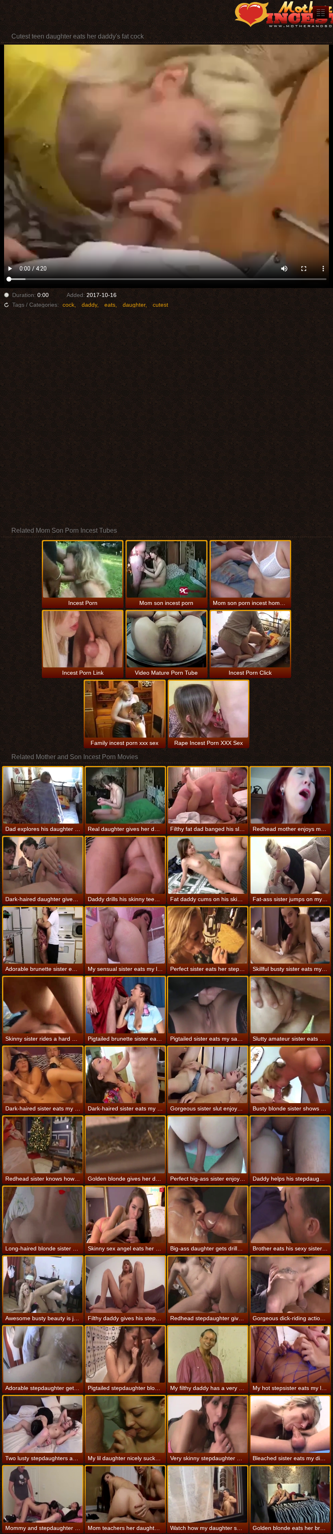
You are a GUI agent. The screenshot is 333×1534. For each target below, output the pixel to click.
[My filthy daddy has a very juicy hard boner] (207, 1354)
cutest (160, 304)
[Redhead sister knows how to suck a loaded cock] (42, 1145)
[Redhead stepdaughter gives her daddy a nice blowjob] (207, 1284)
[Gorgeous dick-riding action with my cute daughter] (290, 1284)
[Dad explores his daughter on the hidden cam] (42, 795)
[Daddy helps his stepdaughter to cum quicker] (290, 1145)
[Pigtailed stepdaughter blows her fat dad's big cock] (125, 1354)
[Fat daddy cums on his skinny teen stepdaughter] (207, 865)
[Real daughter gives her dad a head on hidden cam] (125, 795)
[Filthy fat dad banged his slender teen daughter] (207, 795)
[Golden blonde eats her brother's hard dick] (290, 1494)
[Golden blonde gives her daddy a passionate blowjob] (125, 1145)
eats (109, 304)
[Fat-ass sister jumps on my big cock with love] (290, 865)
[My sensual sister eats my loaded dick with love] (125, 935)
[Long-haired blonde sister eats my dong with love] (42, 1215)
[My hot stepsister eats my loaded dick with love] (290, 1354)
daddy (89, 304)
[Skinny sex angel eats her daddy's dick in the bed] (125, 1215)
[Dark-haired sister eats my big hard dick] (42, 1075)
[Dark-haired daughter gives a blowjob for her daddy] (42, 865)
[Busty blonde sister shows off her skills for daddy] (290, 1075)
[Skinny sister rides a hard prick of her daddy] (42, 1005)
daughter (134, 304)
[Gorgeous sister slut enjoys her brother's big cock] (207, 1075)
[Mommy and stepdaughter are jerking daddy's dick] (42, 1494)
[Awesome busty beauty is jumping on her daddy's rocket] (42, 1284)
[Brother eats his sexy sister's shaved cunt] (290, 1215)
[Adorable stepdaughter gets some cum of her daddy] (42, 1354)
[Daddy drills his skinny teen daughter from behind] (125, 865)
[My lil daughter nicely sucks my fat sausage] (125, 1424)
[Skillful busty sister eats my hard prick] (290, 935)
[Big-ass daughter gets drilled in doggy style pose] (207, 1215)
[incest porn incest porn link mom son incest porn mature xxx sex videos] (321, 12)
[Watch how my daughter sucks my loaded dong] (207, 1494)
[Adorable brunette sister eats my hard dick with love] (42, 935)
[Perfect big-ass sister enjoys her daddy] (207, 1145)
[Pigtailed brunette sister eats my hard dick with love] (125, 1005)
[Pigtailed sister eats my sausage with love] (207, 1005)
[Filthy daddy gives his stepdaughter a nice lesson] (125, 1284)
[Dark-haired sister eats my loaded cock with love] (125, 1075)
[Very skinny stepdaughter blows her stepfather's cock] (207, 1424)
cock (68, 304)
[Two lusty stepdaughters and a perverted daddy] (42, 1424)
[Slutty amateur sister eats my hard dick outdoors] (290, 1005)
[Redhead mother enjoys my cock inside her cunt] (290, 795)
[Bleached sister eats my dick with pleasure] (290, 1424)
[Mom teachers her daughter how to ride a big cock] (125, 1494)
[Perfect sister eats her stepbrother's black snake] (207, 935)
